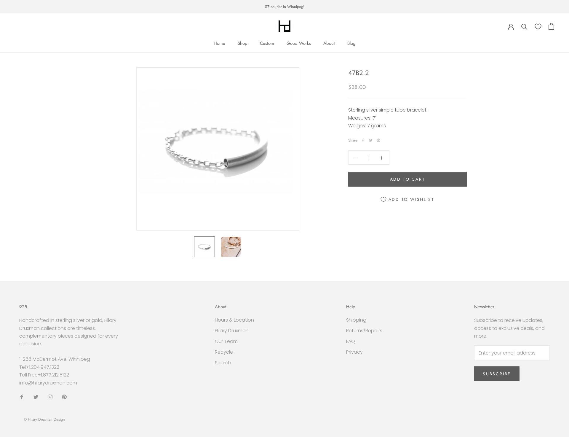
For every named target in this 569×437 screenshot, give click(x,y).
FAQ (350, 341)
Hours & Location (234, 320)
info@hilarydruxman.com (48, 382)
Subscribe (497, 374)
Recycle (224, 352)
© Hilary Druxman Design (44, 419)
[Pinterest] (378, 140)
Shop (242, 43)
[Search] (524, 26)
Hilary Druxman (232, 330)
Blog (351, 43)
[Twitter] (371, 140)
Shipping (356, 320)
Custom (267, 43)
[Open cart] (551, 26)
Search (223, 362)
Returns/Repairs (364, 330)
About (329, 43)
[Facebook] (363, 140)
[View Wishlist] (538, 26)
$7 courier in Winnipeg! (284, 6)
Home (219, 43)
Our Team (226, 341)
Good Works (299, 43)
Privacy (354, 352)
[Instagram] (50, 397)
